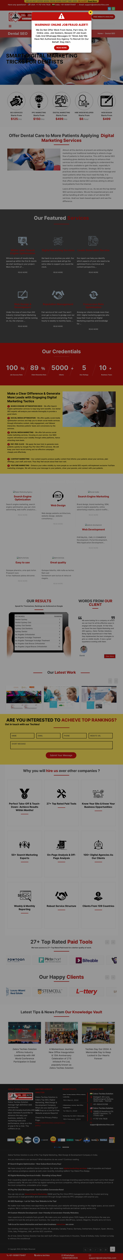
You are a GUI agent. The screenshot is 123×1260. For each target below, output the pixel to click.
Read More (61, 48)
